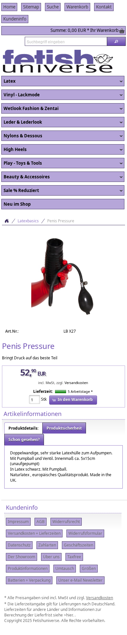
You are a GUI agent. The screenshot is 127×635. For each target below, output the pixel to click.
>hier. (69, 615)
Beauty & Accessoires (25, 177)
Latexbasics (28, 221)
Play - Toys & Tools (21, 163)
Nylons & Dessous (21, 136)
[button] (116, 41)
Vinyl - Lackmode (20, 95)
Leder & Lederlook (21, 122)
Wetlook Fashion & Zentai (30, 108)
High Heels (14, 149)
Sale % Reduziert (20, 190)
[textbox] (66, 41)
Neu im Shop (17, 204)
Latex (8, 81)
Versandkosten (76, 382)
